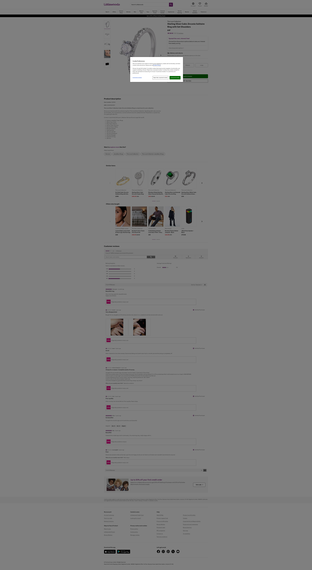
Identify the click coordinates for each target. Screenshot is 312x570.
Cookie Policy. (156, 65)
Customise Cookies (137, 77)
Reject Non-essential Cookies (160, 77)
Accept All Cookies (175, 77)
